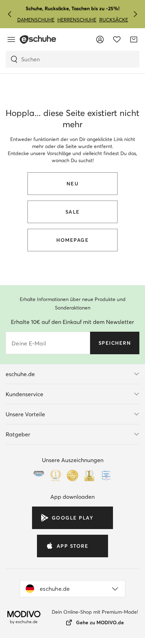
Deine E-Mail (29, 343)
